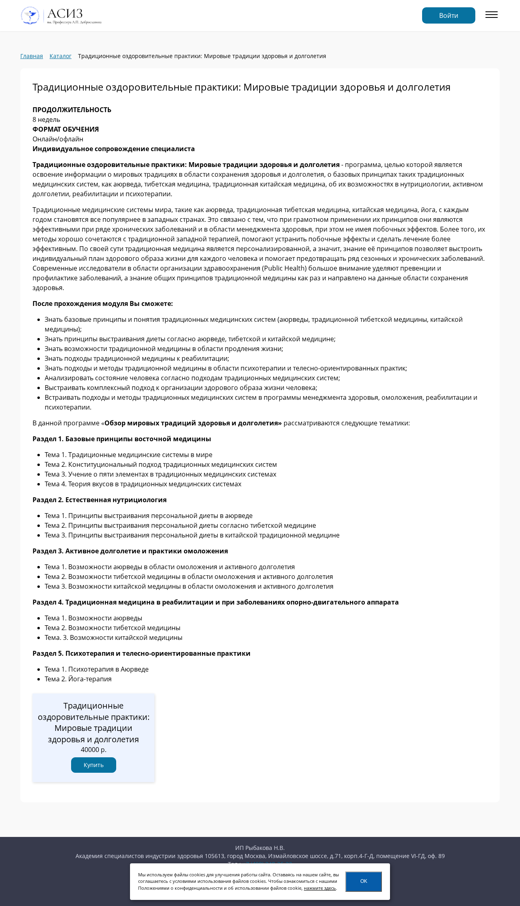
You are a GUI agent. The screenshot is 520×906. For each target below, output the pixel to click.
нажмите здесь (320, 888)
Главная (31, 56)
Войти (448, 15)
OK (363, 881)
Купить (94, 765)
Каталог (61, 56)
